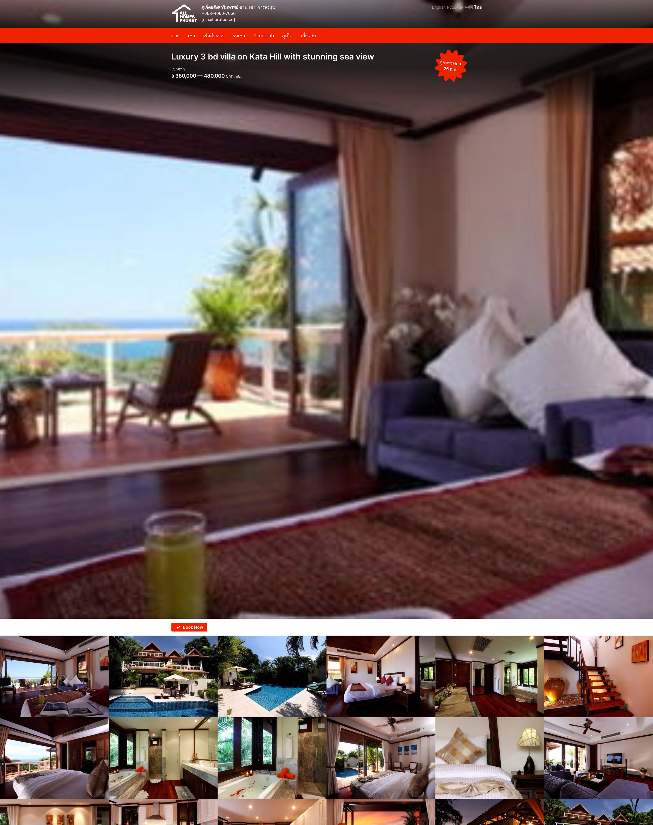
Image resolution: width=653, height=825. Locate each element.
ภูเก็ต (287, 35)
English (439, 7)
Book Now (193, 627)
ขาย (175, 35)
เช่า (191, 35)
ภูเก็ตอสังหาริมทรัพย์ (220, 7)
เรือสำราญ (213, 35)
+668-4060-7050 (219, 13)
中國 (469, 7)
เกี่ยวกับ (308, 35)
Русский (455, 7)
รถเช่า (239, 35)
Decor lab (263, 35)
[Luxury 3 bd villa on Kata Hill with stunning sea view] (326, 309)
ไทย (478, 7)
